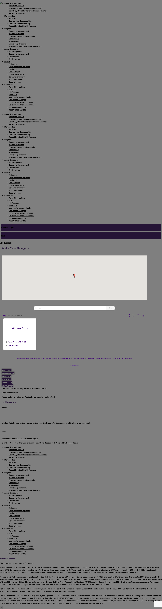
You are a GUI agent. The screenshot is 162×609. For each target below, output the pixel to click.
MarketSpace (81, 358)
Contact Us (99, 358)
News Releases (35, 358)
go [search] (111, 308)
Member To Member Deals (68, 358)
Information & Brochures (112, 358)
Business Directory (23, 358)
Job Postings (91, 358)
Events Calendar (46, 358)
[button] (74, 276)
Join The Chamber (126, 358)
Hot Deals (55, 358)
